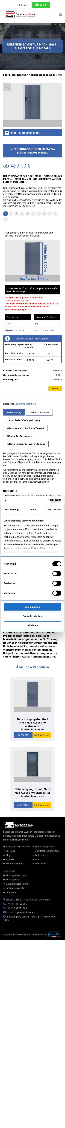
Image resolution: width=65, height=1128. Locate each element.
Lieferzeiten (40, 855)
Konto (24, 5)
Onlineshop (19, 75)
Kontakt (9, 859)
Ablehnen (32, 625)
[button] (7, 87)
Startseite (10, 870)
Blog (7, 855)
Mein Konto (40, 863)
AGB (37, 859)
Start (6, 75)
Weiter (55, 388)
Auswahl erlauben (32, 616)
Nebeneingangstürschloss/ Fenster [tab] (25, 428)
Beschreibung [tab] (13, 412)
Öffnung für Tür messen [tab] (19, 436)
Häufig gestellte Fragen (17, 846)
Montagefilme (12, 879)
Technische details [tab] (39, 412)
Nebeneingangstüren (42, 75)
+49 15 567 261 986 (16, 908)
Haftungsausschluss (15, 887)
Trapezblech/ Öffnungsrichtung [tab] (23, 420)
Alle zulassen (32, 606)
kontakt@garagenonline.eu (20, 912)
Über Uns (10, 850)
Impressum (11, 892)
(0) (42, 5)
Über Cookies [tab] (53, 509)
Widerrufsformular (14, 863)
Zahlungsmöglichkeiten (46, 850)
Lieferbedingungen (44, 846)
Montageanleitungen (16, 875)
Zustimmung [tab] (12, 509)
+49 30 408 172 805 (16, 903)
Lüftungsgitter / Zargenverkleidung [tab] (25, 443)
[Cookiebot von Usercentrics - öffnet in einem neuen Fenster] (47, 501)
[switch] (56, 573)
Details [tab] (32, 509)
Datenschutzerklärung (16, 883)
